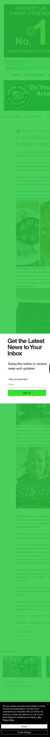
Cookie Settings (24, 732)
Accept (24, 726)
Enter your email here (18, 379)
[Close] (46, 706)
